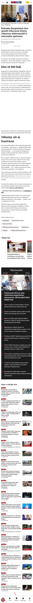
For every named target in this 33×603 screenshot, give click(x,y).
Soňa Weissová (10, 42)
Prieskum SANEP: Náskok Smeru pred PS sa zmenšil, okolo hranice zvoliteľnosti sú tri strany (17, 338)
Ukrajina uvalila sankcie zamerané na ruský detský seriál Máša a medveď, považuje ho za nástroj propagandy (10, 433)
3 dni (16, 273)
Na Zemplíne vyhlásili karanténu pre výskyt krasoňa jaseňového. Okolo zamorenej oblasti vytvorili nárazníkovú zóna (18, 356)
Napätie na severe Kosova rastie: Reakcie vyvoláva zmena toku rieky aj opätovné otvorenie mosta (11, 463)
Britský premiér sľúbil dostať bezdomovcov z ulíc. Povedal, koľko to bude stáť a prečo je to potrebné (11, 587)
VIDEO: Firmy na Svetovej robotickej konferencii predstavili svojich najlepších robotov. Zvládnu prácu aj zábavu (11, 577)
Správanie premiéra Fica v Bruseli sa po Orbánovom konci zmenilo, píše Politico (11, 517)
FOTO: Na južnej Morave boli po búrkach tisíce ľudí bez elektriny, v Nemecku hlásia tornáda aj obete (10, 453)
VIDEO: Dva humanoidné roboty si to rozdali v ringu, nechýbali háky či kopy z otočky (11, 413)
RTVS (4, 42)
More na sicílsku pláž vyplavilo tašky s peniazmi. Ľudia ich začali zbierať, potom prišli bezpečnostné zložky (16, 320)
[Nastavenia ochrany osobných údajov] (3, 600)
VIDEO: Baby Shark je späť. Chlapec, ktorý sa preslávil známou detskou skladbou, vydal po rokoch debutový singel (11, 507)
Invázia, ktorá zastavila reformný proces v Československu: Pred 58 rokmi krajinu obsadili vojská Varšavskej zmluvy (10, 473)
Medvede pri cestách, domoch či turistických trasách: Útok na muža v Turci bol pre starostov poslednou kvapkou (17, 329)
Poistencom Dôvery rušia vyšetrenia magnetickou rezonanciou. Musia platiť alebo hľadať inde (17, 296)
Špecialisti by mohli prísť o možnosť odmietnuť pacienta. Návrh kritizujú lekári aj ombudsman (18, 373)
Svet (9, 241)
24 (27, 2)
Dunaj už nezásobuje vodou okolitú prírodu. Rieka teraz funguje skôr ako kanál (17, 312)
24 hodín (5, 273)
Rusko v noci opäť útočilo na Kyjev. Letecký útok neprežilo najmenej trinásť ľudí (10, 547)
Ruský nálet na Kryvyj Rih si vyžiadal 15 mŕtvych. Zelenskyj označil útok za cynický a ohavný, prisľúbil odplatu (10, 392)
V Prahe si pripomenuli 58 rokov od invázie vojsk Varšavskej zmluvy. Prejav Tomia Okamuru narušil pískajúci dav (11, 403)
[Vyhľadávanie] (3, 2)
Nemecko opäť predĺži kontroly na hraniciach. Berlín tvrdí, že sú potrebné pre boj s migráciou (10, 566)
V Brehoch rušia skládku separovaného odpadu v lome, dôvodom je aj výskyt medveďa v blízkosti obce (16, 365)
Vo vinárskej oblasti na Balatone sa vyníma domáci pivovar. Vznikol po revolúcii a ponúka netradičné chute (11, 557)
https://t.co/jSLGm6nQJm (16, 188)
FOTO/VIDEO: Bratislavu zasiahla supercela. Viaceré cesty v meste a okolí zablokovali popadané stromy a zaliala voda (17, 347)
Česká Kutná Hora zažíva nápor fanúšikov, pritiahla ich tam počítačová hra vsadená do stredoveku (9, 484)
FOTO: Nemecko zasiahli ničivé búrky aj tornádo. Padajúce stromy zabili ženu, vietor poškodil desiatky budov (11, 528)
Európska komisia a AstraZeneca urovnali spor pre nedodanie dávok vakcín (16, 256)
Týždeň (27, 273)
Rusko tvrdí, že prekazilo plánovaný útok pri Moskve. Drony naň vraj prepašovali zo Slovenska (11, 423)
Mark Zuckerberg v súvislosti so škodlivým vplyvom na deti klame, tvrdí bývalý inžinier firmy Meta (10, 538)
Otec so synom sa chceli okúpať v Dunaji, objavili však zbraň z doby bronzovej (16, 306)
